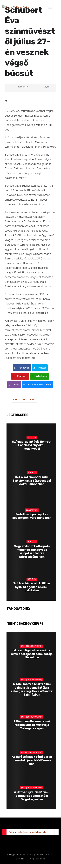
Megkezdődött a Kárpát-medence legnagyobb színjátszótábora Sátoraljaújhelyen (32, 551)
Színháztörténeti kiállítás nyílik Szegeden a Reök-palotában (32, 587)
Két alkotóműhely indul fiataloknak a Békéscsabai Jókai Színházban (32, 480)
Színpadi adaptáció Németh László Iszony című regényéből (32, 445)
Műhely (32, 473)
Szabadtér (32, 510)
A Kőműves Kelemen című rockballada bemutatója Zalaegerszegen (32, 724)
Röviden (31, 437)
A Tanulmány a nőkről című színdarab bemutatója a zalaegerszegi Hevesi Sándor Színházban (32, 689)
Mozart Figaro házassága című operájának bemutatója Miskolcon (32, 654)
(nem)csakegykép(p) (31, 646)
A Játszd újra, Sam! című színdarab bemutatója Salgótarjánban (31, 795)
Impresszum (37, 858)
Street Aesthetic (24, 400)
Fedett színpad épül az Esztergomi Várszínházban (31, 516)
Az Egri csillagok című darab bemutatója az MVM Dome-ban (32, 760)
